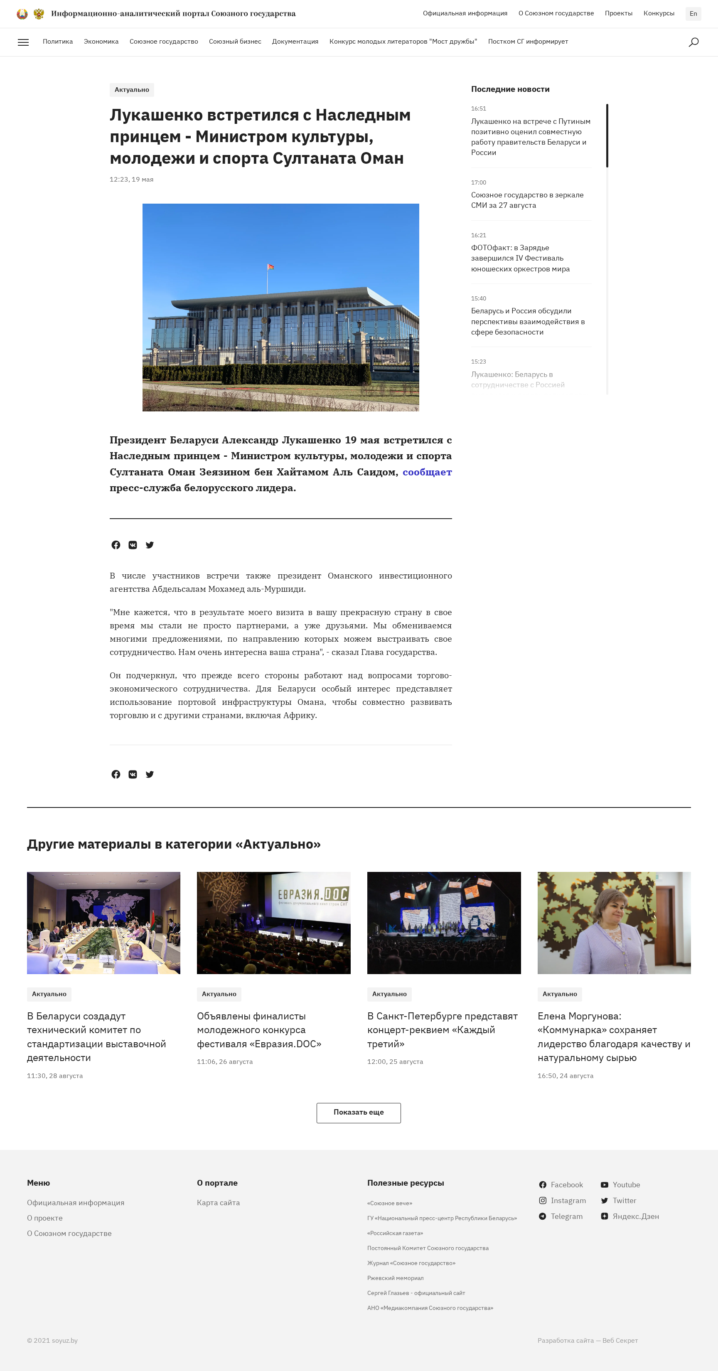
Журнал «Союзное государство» (411, 1262)
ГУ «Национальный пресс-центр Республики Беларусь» (442, 1217)
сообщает (427, 471)
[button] (116, 545)
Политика (58, 40)
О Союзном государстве (556, 12)
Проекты (619, 12)
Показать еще (359, 1111)
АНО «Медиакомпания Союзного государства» (430, 1307)
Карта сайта (218, 1202)
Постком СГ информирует (528, 40)
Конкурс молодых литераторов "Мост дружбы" (403, 40)
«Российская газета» (395, 1232)
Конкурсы (659, 12)
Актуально (132, 89)
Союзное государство (164, 40)
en (693, 12)
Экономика (101, 40)
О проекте (45, 1217)
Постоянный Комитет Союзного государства (428, 1247)
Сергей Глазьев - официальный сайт (416, 1292)
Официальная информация (465, 12)
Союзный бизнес (235, 40)
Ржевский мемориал (395, 1277)
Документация (295, 40)
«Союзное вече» (389, 1202)
